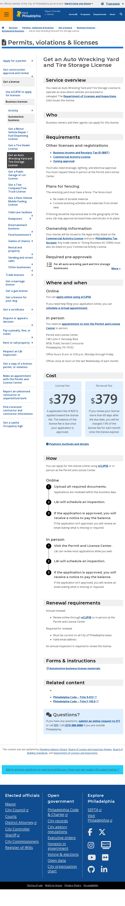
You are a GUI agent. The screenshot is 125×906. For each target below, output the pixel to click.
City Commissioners (22, 841)
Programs (85, 14)
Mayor (10, 803)
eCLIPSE (103, 466)
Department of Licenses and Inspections (89, 96)
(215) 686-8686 (74, 725)
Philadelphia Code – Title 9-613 (73, 697)
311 (56, 725)
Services (73, 14)
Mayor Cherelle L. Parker (52, 13)
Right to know (53, 885)
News (112, 14)
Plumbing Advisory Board (53, 749)
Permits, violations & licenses (38, 27)
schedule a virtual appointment (66, 308)
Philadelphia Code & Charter (63, 812)
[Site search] (121, 14)
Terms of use (35, 885)
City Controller (17, 828)
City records (58, 820)
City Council (15, 809)
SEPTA (93, 809)
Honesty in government (58, 846)
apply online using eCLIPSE (73, 297)
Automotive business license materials (74, 668)
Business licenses (86, 27)
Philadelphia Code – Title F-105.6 (74, 701)
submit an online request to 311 (99, 721)
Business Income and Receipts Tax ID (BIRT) (81, 152)
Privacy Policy (72, 885)
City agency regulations (57, 829)
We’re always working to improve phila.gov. (62, 769)
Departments (99, 14)
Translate (113, 3)
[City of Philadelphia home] (30, 14)
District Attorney (19, 822)
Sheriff (10, 835)
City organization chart (62, 869)
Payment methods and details (69, 444)
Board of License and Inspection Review (90, 749)
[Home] (3, 27)
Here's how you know (78, 3)
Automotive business (13, 31)
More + (116, 268)
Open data (57, 860)
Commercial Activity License (71, 157)
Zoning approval (64, 161)
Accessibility (90, 885)
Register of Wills (19, 847)
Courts (11, 816)
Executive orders (62, 837)
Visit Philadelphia (98, 818)
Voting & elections (63, 854)
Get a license (65, 27)
